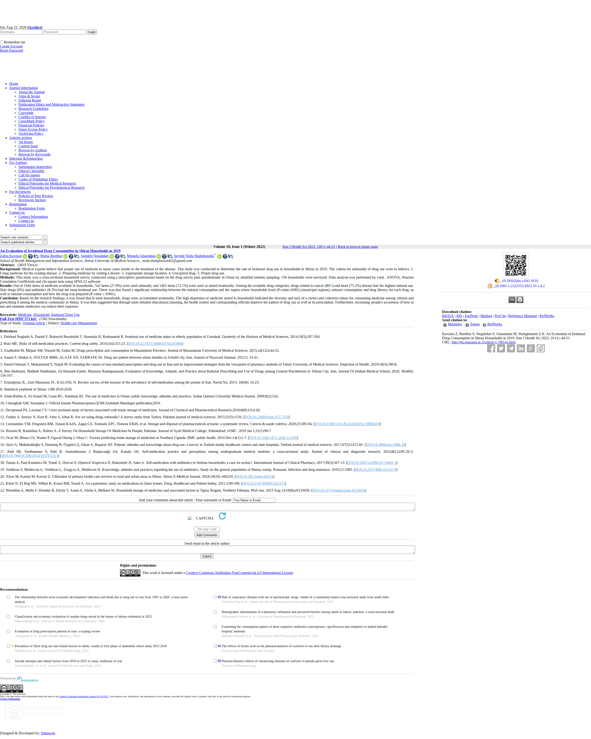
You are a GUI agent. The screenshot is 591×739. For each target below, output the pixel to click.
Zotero (475, 324)
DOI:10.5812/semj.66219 (254, 476)
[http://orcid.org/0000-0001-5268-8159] (219, 257)
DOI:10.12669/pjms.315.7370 (266, 417)
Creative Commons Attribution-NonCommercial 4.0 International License (239, 573)
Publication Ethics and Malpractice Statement (51, 104)
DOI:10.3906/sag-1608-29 (385, 445)
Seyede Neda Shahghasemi (194, 256)
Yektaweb (48, 733)
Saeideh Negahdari (95, 256)
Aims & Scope (29, 96)
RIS (459, 316)
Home (13, 84)
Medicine (25, 315)
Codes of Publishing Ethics (38, 179)
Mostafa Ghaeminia (141, 256)
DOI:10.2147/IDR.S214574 (375, 470)
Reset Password (11, 50)
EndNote (471, 316)
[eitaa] (541, 348)
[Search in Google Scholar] (30, 257)
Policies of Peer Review (35, 196)
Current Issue (28, 146)
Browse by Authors (32, 150)
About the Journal (31, 92)
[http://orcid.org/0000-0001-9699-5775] (159, 257)
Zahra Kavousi (11, 256)
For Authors (18, 163)
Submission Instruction (35, 167)
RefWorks (547, 316)
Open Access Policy (33, 129)
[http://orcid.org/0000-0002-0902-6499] (65, 257)
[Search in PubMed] (36, 257)
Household (41, 315)
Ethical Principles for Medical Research (47, 183)
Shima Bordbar (51, 256)
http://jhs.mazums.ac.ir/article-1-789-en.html (484, 342)
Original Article (34, 323)
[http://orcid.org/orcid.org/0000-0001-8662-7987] (25, 257)
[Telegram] (511, 348)
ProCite (500, 316)
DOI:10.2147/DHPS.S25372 (263, 483)
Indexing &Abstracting (26, 158)
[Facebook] (491, 348)
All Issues (25, 142)
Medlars (486, 316)
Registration (18, 204)
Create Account (11, 46)
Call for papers (29, 175)
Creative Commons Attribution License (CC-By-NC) (83, 696)
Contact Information (33, 217)
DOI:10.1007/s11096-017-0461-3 (371, 463)
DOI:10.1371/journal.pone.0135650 (338, 490)
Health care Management (78, 323)
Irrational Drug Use (65, 315)
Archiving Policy (30, 133)
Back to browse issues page (358, 247)
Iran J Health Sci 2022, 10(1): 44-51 (309, 247)
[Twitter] (501, 348)
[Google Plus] (531, 348)
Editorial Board (29, 100)
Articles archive (20, 138)
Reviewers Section (32, 200)
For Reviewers (20, 192)
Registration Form (31, 208)
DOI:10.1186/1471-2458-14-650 (273, 438)
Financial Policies (31, 125)
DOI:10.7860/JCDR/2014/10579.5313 (29, 456)
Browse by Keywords (34, 154)
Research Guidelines (33, 109)
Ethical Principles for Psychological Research (51, 187)
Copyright (25, 113)
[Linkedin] (521, 348)
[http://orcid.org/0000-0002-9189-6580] (111, 257)
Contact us (17, 212)
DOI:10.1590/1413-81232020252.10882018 (347, 424)
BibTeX (448, 316)
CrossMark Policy (31, 121)
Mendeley (455, 324)
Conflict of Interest (32, 117)
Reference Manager (522, 316)
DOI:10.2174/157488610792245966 (155, 343)
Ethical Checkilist (31, 171)
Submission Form (22, 225)
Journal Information (23, 88)
